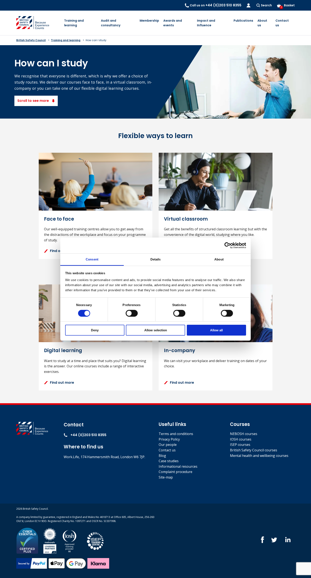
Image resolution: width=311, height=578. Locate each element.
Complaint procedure (175, 471)
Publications (243, 20)
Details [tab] (155, 259)
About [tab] (219, 259)
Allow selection (155, 330)
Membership (149, 20)
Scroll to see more (33, 100)
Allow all (216, 330)
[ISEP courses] (95, 540)
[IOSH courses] (69, 540)
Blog (162, 455)
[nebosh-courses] (49, 540)
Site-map (166, 477)
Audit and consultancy (110, 22)
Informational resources (178, 466)
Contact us (282, 22)
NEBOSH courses (243, 433)
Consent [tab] (92, 259)
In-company (179, 350)
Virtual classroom (186, 219)
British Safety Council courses (253, 450)
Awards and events (172, 22)
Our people (168, 444)
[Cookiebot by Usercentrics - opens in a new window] (227, 245)
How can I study (96, 40)
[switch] (132, 313)
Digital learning (63, 350)
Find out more (62, 250)
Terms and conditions (176, 433)
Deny (95, 330)
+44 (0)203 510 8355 (88, 434)
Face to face (59, 219)
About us (262, 22)
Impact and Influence (206, 22)
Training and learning (74, 22)
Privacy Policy (169, 439)
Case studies (169, 461)
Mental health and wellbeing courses (259, 455)
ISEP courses (240, 444)
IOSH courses (240, 439)
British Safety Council (31, 40)
